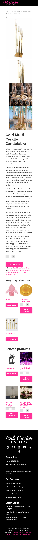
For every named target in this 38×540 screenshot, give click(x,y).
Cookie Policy (28, 532)
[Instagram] (13, 447)
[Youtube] (24, 447)
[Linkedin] (19, 447)
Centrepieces (15, 12)
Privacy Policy (18, 532)
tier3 (15, 274)
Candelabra (23, 12)
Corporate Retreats (12, 494)
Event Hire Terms (25, 535)
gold (21, 272)
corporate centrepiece (12, 272)
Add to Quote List (14, 264)
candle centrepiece (23, 270)
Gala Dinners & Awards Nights (15, 487)
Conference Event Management (16, 483)
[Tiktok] (19, 452)
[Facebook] (8, 447)
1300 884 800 (14, 461)
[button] (6, 17)
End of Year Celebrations (13, 497)
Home (7, 12)
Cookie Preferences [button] (13, 535)
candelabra (13, 270)
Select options (11, 305)
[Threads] (30, 447)
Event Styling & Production (14, 490)
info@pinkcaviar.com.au (18, 464)
